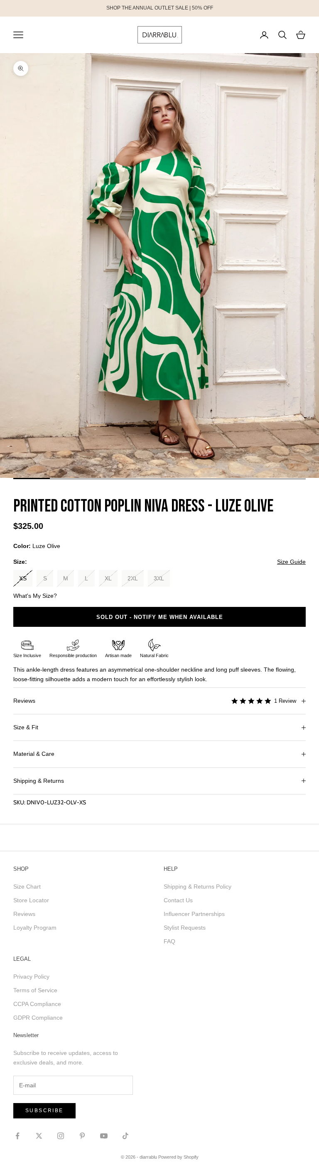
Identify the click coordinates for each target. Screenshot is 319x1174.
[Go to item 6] (214, 478)
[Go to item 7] (251, 478)
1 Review (285, 701)
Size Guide (291, 561)
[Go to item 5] (178, 478)
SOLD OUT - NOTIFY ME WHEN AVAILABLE (159, 617)
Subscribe (44, 1110)
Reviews (24, 914)
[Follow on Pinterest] (82, 1136)
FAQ (169, 941)
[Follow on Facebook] (17, 1136)
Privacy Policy (31, 976)
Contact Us (178, 900)
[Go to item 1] (31, 478)
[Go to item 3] (104, 478)
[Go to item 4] (141, 478)
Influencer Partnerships (194, 914)
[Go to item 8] (287, 478)
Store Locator (31, 900)
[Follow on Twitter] (39, 1136)
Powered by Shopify (178, 1157)
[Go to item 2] (68, 478)
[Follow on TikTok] (125, 1136)
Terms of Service (35, 990)
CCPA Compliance (37, 1004)
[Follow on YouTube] (104, 1136)
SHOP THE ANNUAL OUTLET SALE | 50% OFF (159, 8)
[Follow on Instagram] (60, 1136)
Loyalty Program (34, 927)
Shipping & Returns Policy (197, 886)
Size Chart (27, 886)
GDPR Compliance (38, 1017)
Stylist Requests (185, 927)
